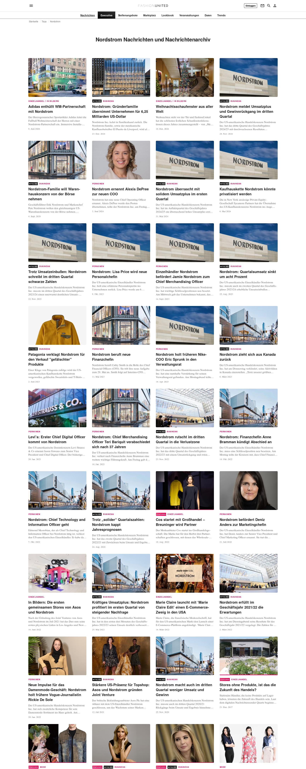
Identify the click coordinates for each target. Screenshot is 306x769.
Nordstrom (55, 21)
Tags (44, 21)
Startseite (33, 21)
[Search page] (269, 6)
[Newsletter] (262, 6)
